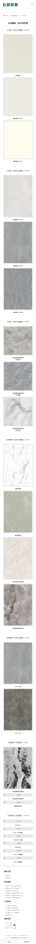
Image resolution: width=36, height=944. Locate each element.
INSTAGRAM (10, 927)
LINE (9, 942)
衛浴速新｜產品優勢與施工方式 (14, 895)
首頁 (7, 15)
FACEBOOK (10, 925)
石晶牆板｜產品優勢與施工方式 (14, 893)
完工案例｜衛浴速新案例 (12, 910)
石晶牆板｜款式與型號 (12, 890)
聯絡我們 (27, 942)
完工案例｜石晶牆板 (11, 905)
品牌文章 (8, 878)
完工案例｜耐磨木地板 (12, 908)
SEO (11, 937)
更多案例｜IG (9, 915)
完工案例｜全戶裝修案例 (12, 912)
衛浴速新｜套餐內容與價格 (13, 897)
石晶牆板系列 (14, 15)
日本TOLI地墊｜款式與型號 (13, 886)
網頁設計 (15, 937)
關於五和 (8, 875)
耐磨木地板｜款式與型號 (12, 888)
